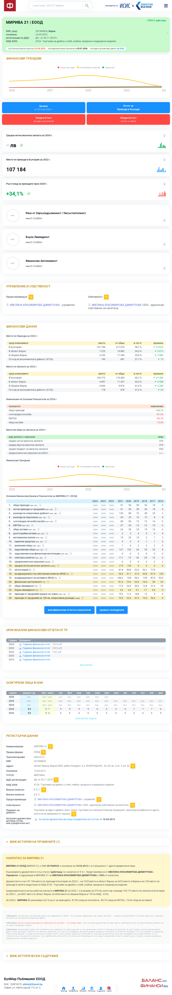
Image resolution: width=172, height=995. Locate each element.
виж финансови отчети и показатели (69, 610)
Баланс (43, 108)
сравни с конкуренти (112, 610)
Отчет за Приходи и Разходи (128, 107)
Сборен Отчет (44, 119)
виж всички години (86, 718)
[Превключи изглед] (167, 33)
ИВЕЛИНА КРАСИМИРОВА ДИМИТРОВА (35, 305)
